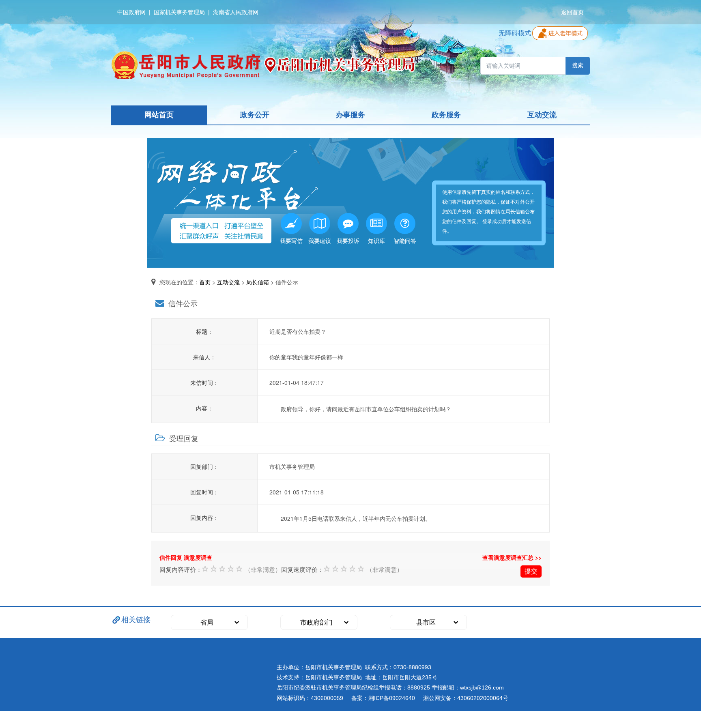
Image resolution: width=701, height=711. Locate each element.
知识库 (376, 240)
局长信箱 (257, 282)
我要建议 (319, 240)
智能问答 (405, 240)
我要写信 (291, 240)
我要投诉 (348, 240)
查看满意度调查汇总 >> (512, 557)
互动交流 (228, 282)
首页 (205, 282)
